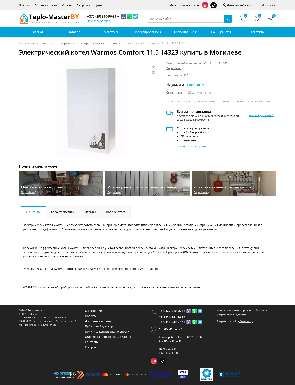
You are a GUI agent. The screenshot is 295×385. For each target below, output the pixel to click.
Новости (24, 5)
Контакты (258, 32)
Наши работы (221, 32)
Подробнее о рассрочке (192, 146)
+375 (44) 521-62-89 (172, 316)
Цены (98, 5)
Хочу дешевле (201, 93)
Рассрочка (83, 5)
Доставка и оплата (46, 5)
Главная (37, 32)
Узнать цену (195, 85)
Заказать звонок (98, 21)
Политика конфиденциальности (107, 331)
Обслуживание (183, 32)
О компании (93, 311)
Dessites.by (246, 321)
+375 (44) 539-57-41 (172, 322)
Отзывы (67, 5)
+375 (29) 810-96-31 (172, 311)
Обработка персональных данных (108, 337)
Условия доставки (260, 115)
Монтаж (110, 32)
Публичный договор (99, 326)
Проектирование (147, 32)
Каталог (74, 32)
